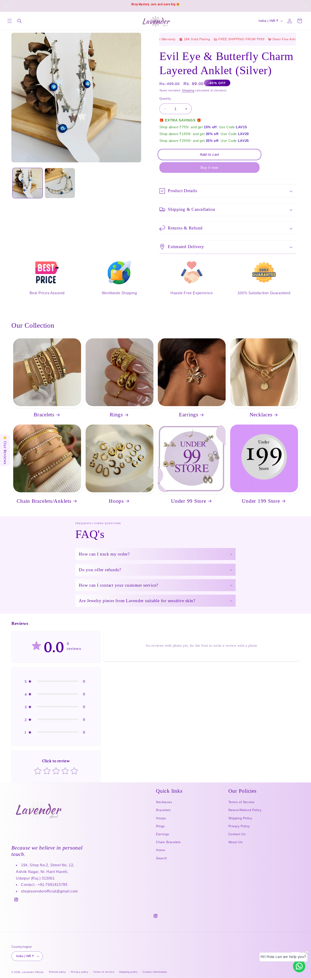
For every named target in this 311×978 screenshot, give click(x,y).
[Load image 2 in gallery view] (60, 183)
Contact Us (237, 834)
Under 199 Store (261, 501)
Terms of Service (241, 802)
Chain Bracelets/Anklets (44, 501)
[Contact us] (299, 966)
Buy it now (209, 167)
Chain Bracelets (168, 842)
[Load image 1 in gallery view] (28, 183)
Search (161, 858)
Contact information (155, 971)
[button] (10, 21)
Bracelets (44, 414)
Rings (116, 414)
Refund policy (57, 971)
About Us (235, 842)
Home (160, 850)
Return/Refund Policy (245, 810)
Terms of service (103, 971)
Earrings (188, 414)
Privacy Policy (239, 826)
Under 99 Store (188, 501)
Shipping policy (128, 971)
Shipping (188, 90)
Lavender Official (32, 972)
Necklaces (261, 414)
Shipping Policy (240, 818)
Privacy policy (80, 971)
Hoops (116, 501)
